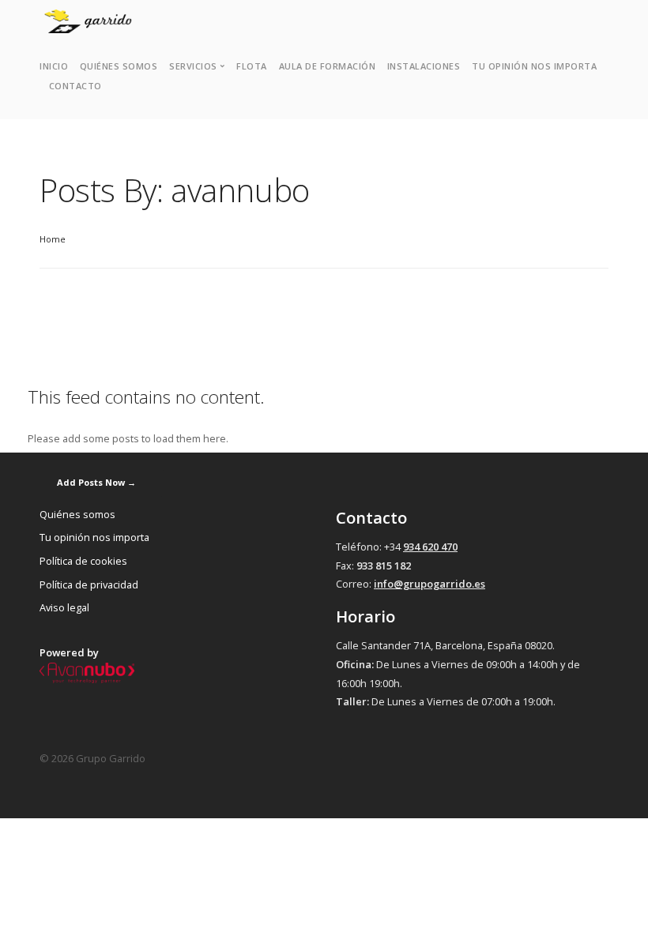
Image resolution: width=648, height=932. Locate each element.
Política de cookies (83, 561)
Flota (251, 66)
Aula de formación (327, 66)
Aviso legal (64, 607)
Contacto (75, 86)
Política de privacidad (89, 584)
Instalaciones (424, 66)
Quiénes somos (119, 66)
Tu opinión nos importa (534, 66)
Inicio (54, 66)
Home (53, 239)
